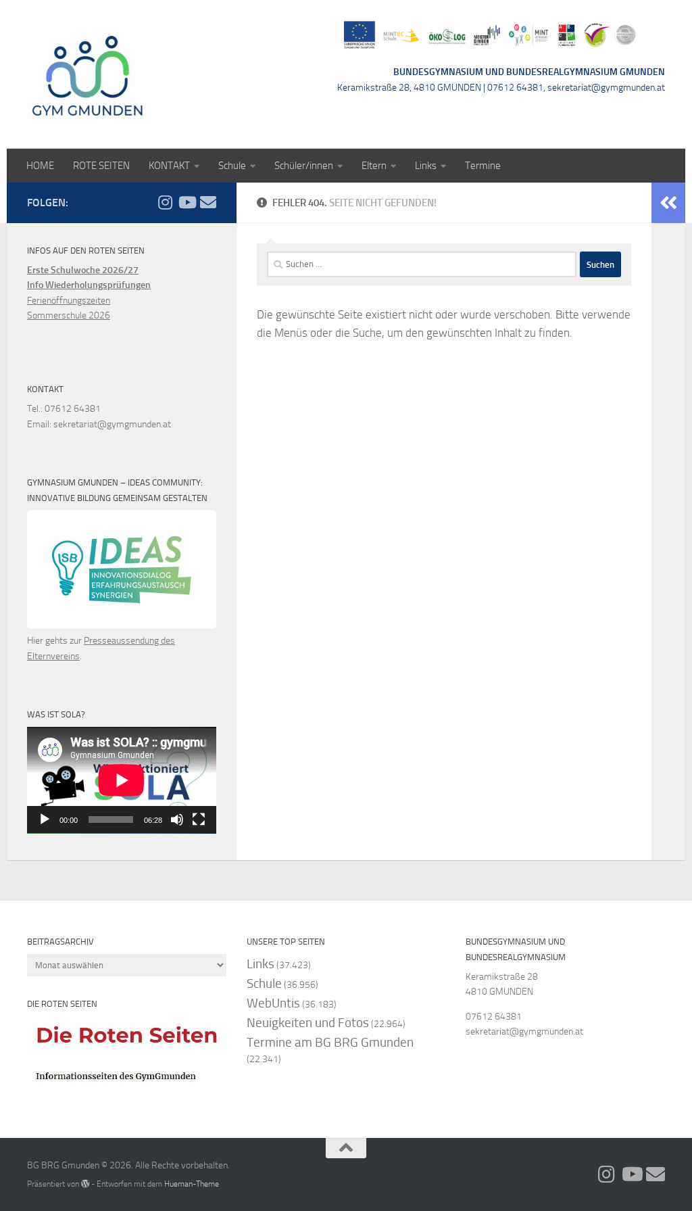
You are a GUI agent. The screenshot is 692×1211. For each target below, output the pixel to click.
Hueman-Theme (191, 1184)
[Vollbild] (198, 819)
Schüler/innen (303, 166)
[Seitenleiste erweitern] (668, 203)
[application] (121, 780)
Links (426, 166)
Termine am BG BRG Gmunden (330, 1042)
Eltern (374, 166)
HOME (40, 166)
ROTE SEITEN (101, 166)
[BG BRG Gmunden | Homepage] (88, 74)
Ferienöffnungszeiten (68, 300)
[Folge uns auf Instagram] (165, 202)
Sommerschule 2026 (68, 315)
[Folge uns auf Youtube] (186, 202)
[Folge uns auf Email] (208, 202)
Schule (232, 166)
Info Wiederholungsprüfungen (89, 285)
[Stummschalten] (177, 819)
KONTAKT (169, 166)
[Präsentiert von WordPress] (85, 1184)
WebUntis (273, 1003)
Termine (483, 166)
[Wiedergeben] (44, 819)
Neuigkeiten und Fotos (308, 1022)
